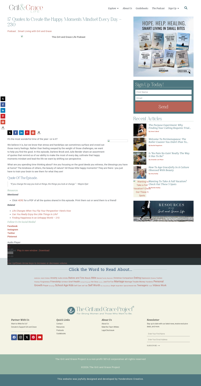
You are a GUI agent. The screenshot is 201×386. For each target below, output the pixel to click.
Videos (156, 285)
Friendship (55, 281)
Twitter (11, 233)
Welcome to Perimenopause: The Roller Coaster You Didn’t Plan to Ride (168, 142)
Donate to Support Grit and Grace (24, 327)
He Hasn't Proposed (85, 282)
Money (142, 281)
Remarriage (52, 285)
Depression (145, 278)
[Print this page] (33, 132)
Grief (71, 281)
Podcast (11, 31)
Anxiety (53, 278)
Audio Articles (63, 278)
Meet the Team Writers (110, 327)
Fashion (159, 278)
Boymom (110, 278)
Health (76, 281)
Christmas (117, 278)
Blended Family (102, 278)
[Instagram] (20, 337)
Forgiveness (45, 282)
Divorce (153, 278)
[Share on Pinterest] (27, 132)
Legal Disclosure (108, 330)
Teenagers (142, 285)
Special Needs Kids (130, 286)
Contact (59, 324)
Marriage (119, 281)
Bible (93, 277)
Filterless (37, 282)
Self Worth (94, 285)
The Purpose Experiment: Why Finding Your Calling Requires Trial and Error (169, 128)
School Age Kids (64, 285)
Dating (137, 277)
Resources (60, 327)
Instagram (12, 229)
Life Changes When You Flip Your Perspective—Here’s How (41, 210)
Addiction (37, 278)
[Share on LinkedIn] (21, 132)
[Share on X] (9, 132)
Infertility (101, 282)
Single (113, 286)
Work (163, 285)
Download (44, 250)
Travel (150, 286)
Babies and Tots (76, 278)
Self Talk (85, 286)
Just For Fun (108, 282)
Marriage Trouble (132, 282)
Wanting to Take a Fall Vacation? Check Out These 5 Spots (168, 183)
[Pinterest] (33, 337)
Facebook (12, 226)
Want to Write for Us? (19, 324)
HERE (20, 200)
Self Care (77, 286)
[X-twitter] (27, 337)
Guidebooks (61, 333)
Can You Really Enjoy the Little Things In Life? (35, 214)
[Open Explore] (118, 8)
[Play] (8, 246)
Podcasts (60, 330)
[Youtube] (40, 337)
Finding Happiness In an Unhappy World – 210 (36, 217)
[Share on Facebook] (15, 132)
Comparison (127, 278)
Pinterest (12, 236)
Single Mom (119, 286)
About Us (105, 324)
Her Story (94, 282)
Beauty (88, 278)
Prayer (45, 285)
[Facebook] (14, 337)
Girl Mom (64, 282)
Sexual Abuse (106, 285)
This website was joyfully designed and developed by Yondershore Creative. (100, 379)
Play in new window (27, 250)
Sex (102, 286)
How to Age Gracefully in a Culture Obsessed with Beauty (169, 169)
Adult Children (45, 278)
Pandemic (149, 282)
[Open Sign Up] (178, 8)
